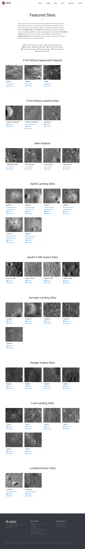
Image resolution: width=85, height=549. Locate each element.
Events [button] (80, 3)
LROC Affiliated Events (61, 526)
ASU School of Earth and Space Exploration (41, 529)
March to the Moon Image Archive (38, 534)
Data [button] (55, 3)
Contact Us (58, 528)
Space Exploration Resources (37, 531)
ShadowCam (34, 526)
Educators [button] (71, 3)
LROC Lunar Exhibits (60, 524)
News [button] (62, 3)
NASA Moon (33, 523)
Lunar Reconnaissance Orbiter (38, 524)
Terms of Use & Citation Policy (64, 543)
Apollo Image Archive (36, 532)
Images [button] (48, 3)
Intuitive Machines (35, 528)
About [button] (40, 3)
